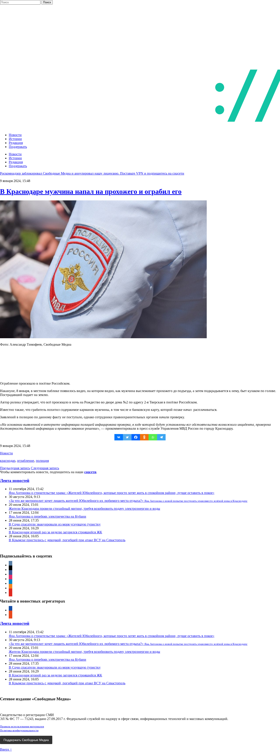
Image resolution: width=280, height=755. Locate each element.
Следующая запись (45, 468)
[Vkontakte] (118, 437)
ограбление (25, 460)
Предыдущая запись (15, 468)
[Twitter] (127, 437)
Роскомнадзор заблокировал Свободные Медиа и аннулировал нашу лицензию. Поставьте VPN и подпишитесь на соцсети (92, 173)
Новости (15, 135)
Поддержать (18, 147)
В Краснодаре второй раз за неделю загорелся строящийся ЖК (55, 532)
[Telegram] (161, 437)
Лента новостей (14, 480)
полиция (42, 460)
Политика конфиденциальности (19, 730)
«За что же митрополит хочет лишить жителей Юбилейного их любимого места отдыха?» (128, 501)
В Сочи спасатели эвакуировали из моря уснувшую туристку (55, 524)
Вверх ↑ (6, 749)
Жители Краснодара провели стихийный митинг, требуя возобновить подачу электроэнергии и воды (84, 508)
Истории (15, 139)
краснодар (7, 460)
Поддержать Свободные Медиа (26, 740)
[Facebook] (135, 437)
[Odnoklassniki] (144, 437)
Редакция (16, 143)
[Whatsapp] (153, 437)
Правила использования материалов (22, 726)
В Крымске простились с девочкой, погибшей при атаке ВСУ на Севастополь (67, 540)
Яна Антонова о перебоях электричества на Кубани (47, 516)
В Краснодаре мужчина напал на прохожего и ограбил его (91, 191)
